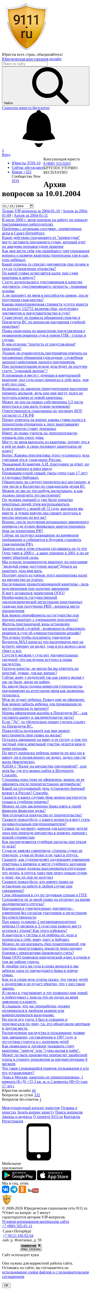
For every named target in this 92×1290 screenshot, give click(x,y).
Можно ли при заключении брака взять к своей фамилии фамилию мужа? (41, 808)
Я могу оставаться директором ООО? (33, 593)
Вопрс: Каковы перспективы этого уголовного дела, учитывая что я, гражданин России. (46, 457)
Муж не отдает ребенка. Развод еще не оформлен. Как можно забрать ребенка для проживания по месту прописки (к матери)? (43, 704)
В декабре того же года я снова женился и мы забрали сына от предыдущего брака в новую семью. (40, 970)
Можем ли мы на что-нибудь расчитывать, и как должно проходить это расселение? (42, 493)
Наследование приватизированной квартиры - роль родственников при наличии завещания (45, 586)
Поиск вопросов (69, 1112)
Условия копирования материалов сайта (35, 1221)
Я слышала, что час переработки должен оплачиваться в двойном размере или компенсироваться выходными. (36, 1010)
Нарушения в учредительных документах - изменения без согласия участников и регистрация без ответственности (44, 912)
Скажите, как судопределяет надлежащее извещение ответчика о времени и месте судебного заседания (46, 861)
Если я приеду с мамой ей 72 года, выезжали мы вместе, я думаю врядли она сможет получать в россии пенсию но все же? (42, 513)
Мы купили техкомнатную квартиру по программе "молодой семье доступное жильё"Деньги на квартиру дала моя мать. (45, 566)
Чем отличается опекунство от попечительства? (42, 815)
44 (34, 1090)
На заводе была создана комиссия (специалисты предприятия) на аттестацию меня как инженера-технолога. (43, 690)
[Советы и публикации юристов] (26, 50)
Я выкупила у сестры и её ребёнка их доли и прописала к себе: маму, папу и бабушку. (39, 937)
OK (6, 1285)
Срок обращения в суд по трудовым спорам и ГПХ (44, 895)
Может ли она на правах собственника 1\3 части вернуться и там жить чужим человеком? (42, 404)
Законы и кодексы (17, 1117)
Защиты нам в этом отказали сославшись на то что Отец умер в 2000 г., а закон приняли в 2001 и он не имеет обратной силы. (45, 552)
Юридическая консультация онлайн (32, 59)
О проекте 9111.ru (48, 1117)
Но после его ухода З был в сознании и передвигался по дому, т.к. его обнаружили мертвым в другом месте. (46, 1023)
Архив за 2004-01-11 (31, 215)
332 (37, 1095)
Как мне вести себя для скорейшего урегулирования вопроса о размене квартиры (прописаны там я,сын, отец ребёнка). (45, 255)
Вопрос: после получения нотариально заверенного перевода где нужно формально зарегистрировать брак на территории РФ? (45, 526)
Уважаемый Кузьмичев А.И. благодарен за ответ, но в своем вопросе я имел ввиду (45, 466)
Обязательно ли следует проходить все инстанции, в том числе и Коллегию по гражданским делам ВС (46, 484)
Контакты (72, 1117)
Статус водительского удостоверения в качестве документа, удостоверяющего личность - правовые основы (44, 286)
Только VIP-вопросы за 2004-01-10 (31, 211)
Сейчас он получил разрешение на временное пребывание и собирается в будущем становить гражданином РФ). (41, 539)
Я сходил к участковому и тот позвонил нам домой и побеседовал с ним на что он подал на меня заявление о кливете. (45, 997)
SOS (15, 181)
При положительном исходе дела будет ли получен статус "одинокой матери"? (44, 368)
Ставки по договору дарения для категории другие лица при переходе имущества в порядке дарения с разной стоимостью (45, 832)
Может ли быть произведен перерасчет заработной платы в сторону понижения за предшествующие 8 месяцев (44, 1059)
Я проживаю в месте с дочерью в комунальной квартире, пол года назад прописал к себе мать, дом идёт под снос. (45, 379)
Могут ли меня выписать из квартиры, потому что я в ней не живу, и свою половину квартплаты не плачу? (45, 446)
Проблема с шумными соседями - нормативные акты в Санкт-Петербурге (42, 231)
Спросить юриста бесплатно (26, 108)
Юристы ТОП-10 (26, 163)
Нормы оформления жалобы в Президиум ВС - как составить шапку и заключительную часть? (45, 715)
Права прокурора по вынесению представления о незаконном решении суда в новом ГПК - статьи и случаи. (44, 335)
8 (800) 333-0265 (57, 163)
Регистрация (12, 1121)
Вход (6, 155)
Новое (21, 172)
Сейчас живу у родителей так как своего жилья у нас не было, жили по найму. (43, 679)
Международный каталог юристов (31, 1108)
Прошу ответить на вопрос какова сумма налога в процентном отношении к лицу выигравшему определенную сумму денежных (44, 424)
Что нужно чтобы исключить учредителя (36, 637)
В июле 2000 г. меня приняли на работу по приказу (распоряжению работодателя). (45, 222)
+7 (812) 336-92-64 (18, 1235)
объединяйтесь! (50, 54)
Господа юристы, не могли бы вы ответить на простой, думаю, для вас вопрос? (40, 670)
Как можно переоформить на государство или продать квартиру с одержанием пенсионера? (40, 617)
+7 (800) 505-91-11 (17, 1226)
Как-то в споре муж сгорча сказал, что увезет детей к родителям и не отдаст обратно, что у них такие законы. (45, 983)
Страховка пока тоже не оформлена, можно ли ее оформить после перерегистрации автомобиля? (43, 781)
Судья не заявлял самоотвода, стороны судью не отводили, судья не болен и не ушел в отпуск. (42, 852)
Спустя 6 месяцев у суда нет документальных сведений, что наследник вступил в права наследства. (40, 659)
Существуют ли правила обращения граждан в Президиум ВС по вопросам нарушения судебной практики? (43, 321)
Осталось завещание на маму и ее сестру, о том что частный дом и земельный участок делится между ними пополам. (44, 744)
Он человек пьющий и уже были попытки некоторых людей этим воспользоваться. (37, 502)
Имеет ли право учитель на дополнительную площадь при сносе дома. (39, 435)
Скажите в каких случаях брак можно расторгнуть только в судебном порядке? (44, 799)
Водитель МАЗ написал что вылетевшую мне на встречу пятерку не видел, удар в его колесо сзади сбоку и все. (44, 646)
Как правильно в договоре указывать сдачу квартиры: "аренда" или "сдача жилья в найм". (41, 1048)
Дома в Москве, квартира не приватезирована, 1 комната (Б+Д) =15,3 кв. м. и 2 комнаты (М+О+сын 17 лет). (45, 1081)
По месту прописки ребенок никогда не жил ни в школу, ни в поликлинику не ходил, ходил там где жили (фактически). (44, 757)
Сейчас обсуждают (27, 167)
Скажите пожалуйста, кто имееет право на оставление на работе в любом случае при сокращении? (37, 886)
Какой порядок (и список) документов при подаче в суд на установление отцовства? (45, 266)
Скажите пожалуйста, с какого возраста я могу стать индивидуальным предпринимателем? (46, 821)
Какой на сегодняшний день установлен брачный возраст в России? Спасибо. (43, 790)
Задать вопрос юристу (35, 1112)
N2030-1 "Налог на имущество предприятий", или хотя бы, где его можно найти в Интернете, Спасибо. (44, 770)
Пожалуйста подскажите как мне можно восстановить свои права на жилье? (36, 733)
